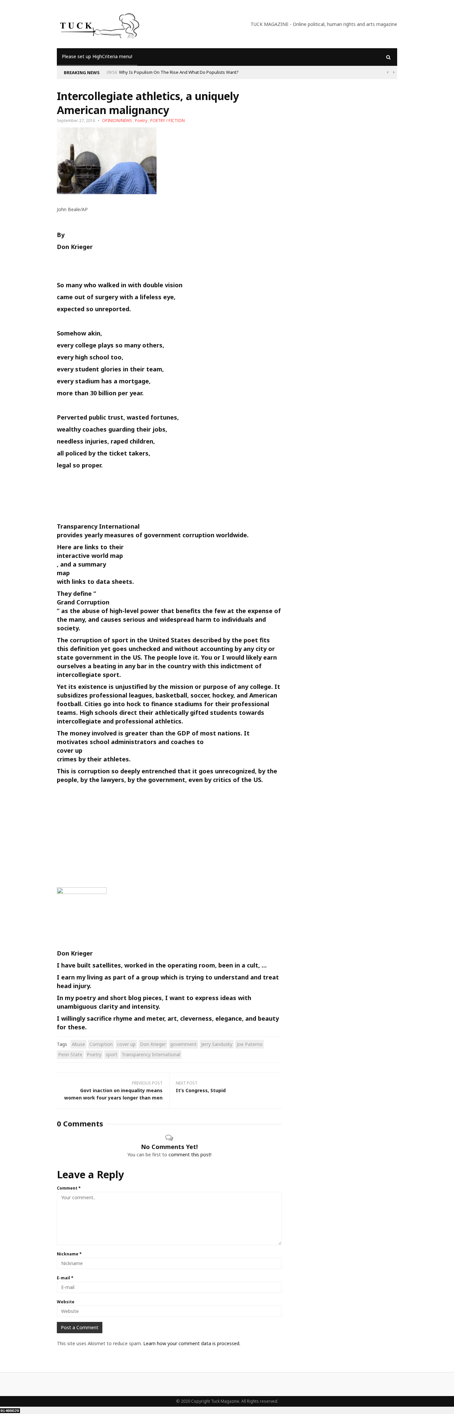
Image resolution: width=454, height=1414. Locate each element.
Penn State (70, 1054)
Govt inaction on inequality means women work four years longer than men (113, 1094)
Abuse (78, 1044)
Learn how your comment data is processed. (191, 1343)
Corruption (101, 1044)
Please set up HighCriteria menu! (97, 56)
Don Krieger (153, 1044)
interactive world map (90, 556)
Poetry (141, 120)
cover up (69, 750)
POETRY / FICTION (167, 120)
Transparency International (98, 526)
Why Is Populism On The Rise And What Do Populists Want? (179, 72)
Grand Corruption (83, 602)
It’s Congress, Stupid (201, 1090)
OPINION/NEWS (117, 120)
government (183, 1044)
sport (111, 1054)
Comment (69, 1188)
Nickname (69, 1254)
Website (65, 1302)
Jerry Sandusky (216, 1044)
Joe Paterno (250, 1044)
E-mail (65, 1278)
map (63, 573)
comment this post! (190, 1154)
